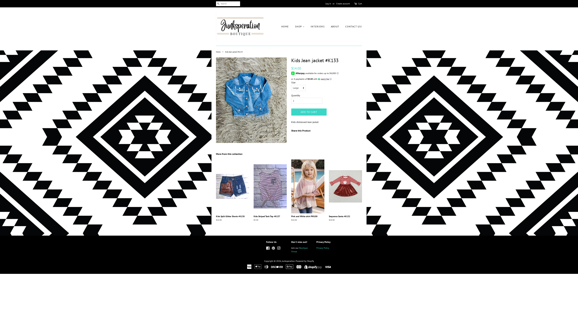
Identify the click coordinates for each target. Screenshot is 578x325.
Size (293, 82)
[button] (326, 79)
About (335, 26)
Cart (360, 3)
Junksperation (288, 261)
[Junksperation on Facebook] (268, 248)
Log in (328, 3)
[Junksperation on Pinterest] (273, 248)
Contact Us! (353, 26)
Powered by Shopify (305, 261)
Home (285, 26)
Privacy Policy (322, 248)
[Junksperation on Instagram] (278, 248)
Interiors (318, 26)
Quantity (295, 95)
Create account (343, 3)
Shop (299, 26)
